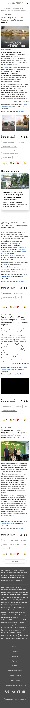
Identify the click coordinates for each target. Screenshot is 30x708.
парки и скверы (7, 157)
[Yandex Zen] (23, 691)
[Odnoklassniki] (18, 691)
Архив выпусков (15, 675)
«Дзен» (21, 111)
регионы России (18, 293)
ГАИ (26, 406)
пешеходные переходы (9, 410)
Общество (8, 8)
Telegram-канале (6, 106)
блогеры (23, 540)
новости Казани (7, 406)
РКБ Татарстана (14, 544)
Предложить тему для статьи (15, 699)
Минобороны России (8, 297)
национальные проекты (9, 146)
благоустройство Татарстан (10, 153)
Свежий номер (15, 680)
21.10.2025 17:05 (6, 314)
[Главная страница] (15, 3)
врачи (24, 544)
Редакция (15, 661)
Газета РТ (15, 647)
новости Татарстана (8, 142)
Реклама (15, 651)
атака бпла (21, 301)
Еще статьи (15, 561)
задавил (4, 359)
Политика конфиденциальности (15, 685)
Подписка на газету (15, 671)
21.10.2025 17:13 (6, 220)
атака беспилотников (8, 301)
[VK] (7, 691)
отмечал (6, 67)
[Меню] (27, 3)
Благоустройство (17, 8)
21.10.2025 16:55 (6, 427)
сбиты (5, 264)
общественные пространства (11, 150)
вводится (12, 255)
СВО (19, 297)
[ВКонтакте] (21, 136)
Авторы (15, 656)
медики (5, 544)
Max (25, 104)
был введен (20, 249)
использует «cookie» (7, 572)
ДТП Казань (18, 406)
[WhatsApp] (27, 136)
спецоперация (7, 293)
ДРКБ (4, 540)
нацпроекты (20, 142)
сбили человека (7, 414)
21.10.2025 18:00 (6, 14)
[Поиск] (2, 3)
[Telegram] (24, 136)
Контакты (15, 666)
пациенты (5, 548)
